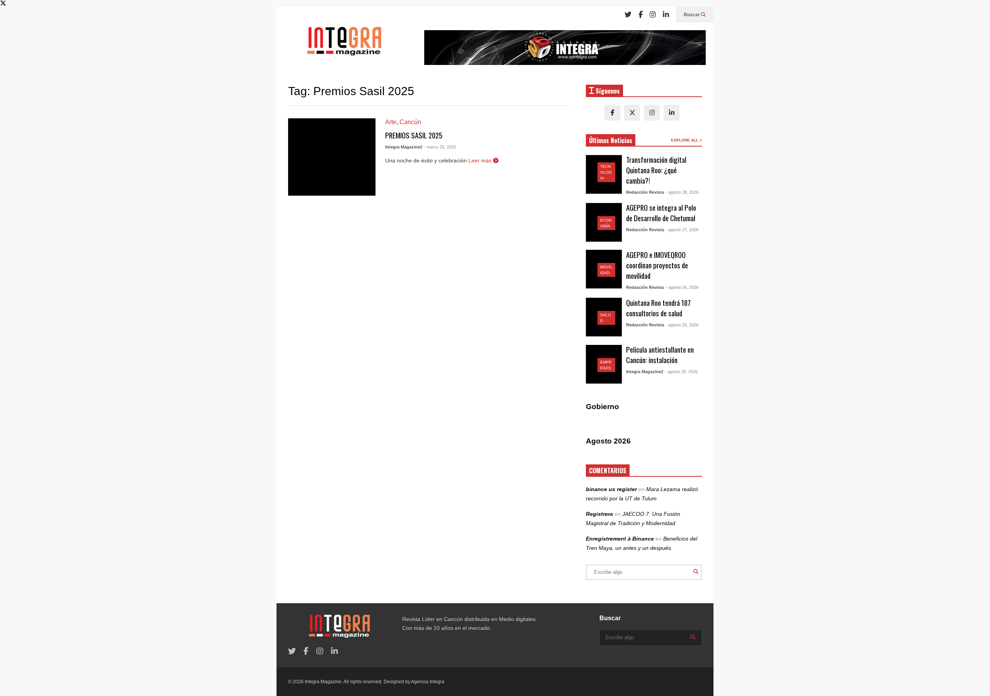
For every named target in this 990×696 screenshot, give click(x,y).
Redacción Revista (645, 192)
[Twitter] (628, 14)
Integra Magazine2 (403, 147)
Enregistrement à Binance (620, 539)
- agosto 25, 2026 (682, 324)
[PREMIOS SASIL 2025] (332, 157)
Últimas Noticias (610, 140)
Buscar (692, 14)
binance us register (611, 489)
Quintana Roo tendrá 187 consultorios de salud (658, 307)
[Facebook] (640, 14)
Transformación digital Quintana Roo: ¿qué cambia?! (656, 170)
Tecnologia (606, 172)
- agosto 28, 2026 (682, 192)
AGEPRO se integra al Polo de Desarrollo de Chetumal (661, 212)
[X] (632, 113)
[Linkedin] (666, 14)
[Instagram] (653, 14)
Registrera (599, 514)
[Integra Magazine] (344, 44)
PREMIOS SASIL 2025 (413, 135)
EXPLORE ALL (685, 140)
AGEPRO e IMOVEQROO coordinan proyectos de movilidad (657, 265)
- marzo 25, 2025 (440, 147)
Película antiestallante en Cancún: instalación (660, 354)
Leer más (480, 160)
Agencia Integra (427, 681)
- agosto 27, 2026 (682, 229)
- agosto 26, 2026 (682, 287)
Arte (390, 122)
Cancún (410, 122)
